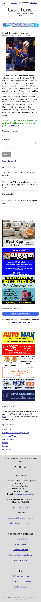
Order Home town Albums (20, 581)
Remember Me (10, 148)
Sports (5, 446)
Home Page (6, 429)
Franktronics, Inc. (24, 599)
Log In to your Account (20, 314)
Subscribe (33, 2)
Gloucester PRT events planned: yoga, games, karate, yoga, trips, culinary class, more (20, 184)
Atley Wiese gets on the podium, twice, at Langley (19, 173)
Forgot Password (9, 161)
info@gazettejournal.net (24, 494)
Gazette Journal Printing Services (15, 432)
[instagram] (25, 467)
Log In (14, 2)
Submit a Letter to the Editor (20, 555)
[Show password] (35, 143)
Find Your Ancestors (20, 576)
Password (6, 139)
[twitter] (15, 467)
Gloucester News (9, 436)
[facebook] (20, 467)
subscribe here (13, 125)
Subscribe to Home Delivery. (20, 523)
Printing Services (20, 587)
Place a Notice (20, 544)
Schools (5, 442)
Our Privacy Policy (20, 507)
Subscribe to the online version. (20, 518)
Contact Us (6, 449)
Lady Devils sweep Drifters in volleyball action (20, 202)
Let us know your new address (20, 322)
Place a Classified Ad (20, 539)
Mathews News (8, 439)
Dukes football (8, 193)
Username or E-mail (10, 131)
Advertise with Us (20, 560)
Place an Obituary (20, 549)
